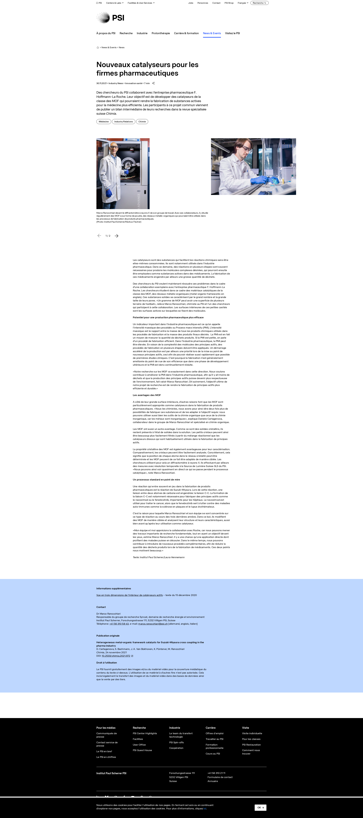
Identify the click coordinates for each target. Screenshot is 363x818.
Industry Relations (124, 121)
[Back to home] (110, 17)
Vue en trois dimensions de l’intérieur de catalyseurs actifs (129, 595)
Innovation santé (133, 83)
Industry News (116, 83)
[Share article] (153, 83)
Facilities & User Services (140, 3)
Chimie (143, 121)
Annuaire (213, 781)
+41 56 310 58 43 (119, 623)
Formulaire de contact (220, 777)
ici (205, 808)
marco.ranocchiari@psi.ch (153, 623)
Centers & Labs (113, 3)
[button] (116, 236)
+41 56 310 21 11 (216, 773)
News (121, 47)
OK (259, 807)
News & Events (109, 47)
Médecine (105, 121)
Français (242, 3)
